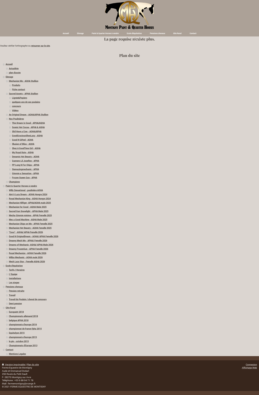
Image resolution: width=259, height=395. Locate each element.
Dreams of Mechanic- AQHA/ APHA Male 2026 (31, 244)
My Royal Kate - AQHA (23, 152)
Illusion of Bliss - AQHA (23, 144)
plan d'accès (15, 72)
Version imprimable (15, 364)
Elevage (9, 76)
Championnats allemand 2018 (23, 316)
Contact (9, 349)
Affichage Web (249, 367)
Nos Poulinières (16, 118)
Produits (16, 85)
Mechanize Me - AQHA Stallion (23, 81)
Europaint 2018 (16, 312)
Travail (12, 295)
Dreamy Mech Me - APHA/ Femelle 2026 (28, 240)
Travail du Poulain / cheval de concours (28, 299)
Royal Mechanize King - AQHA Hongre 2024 (30, 198)
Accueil (9, 64)
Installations (15, 278)
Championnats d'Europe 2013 (23, 345)
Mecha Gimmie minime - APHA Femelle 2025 (30, 215)
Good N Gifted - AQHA (22, 139)
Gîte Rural (10, 307)
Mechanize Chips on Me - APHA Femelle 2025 (30, 223)
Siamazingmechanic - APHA (25, 169)
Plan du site (33, 364)
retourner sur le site (40, 45)
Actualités (14, 68)
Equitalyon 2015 (17, 332)
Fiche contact (18, 89)
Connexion (251, 364)
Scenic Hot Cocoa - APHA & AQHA (28, 127)
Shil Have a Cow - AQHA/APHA (26, 131)
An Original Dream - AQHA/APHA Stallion (28, 114)
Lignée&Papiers (19, 97)
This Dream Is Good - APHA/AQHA (28, 123)
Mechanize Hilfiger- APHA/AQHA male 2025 (30, 202)
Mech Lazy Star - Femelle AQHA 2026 (27, 261)
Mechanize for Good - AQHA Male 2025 (28, 207)
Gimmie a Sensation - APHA (25, 173)
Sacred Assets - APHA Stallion (23, 93)
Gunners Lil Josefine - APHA (25, 160)
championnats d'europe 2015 (23, 337)
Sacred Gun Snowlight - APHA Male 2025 (28, 211)
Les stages (14, 282)
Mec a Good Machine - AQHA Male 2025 (28, 219)
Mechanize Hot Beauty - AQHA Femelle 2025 (30, 228)
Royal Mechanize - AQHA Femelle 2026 (27, 253)
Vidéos (15, 110)
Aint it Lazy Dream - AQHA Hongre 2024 (28, 194)
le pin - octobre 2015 (19, 341)
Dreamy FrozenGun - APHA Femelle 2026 (28, 249)
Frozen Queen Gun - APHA (24, 177)
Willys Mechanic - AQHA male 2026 (26, 257)
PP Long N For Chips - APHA (25, 165)
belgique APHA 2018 (18, 320)
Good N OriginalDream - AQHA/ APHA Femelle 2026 (33, 236)
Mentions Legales (17, 353)
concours (16, 106)
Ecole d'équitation (14, 265)
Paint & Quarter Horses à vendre (21, 186)
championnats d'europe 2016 (23, 324)
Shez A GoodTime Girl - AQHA (26, 148)
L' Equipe (13, 274)
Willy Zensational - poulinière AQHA (26, 190)
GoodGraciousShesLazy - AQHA (27, 135)
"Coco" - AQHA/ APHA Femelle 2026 (26, 232)
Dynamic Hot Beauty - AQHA (25, 156)
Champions (14, 181)
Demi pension (15, 303)
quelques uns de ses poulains (26, 102)
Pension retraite (16, 291)
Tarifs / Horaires (17, 270)
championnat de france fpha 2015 (25, 328)
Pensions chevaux (14, 286)
